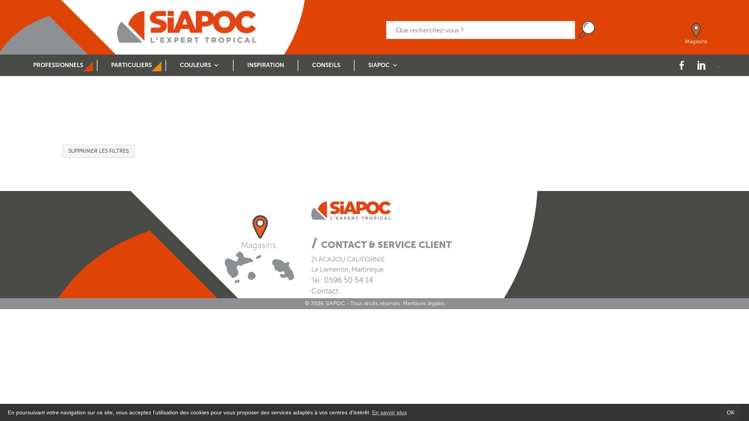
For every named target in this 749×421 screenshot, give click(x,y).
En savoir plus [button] (389, 412)
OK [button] (731, 412)
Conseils (326, 65)
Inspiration (265, 65)
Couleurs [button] (195, 65)
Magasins (258, 245)
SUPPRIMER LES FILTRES (98, 151)
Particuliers (131, 65)
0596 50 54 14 (348, 280)
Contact (324, 291)
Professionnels (58, 65)
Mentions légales (423, 303)
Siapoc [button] (379, 65)
